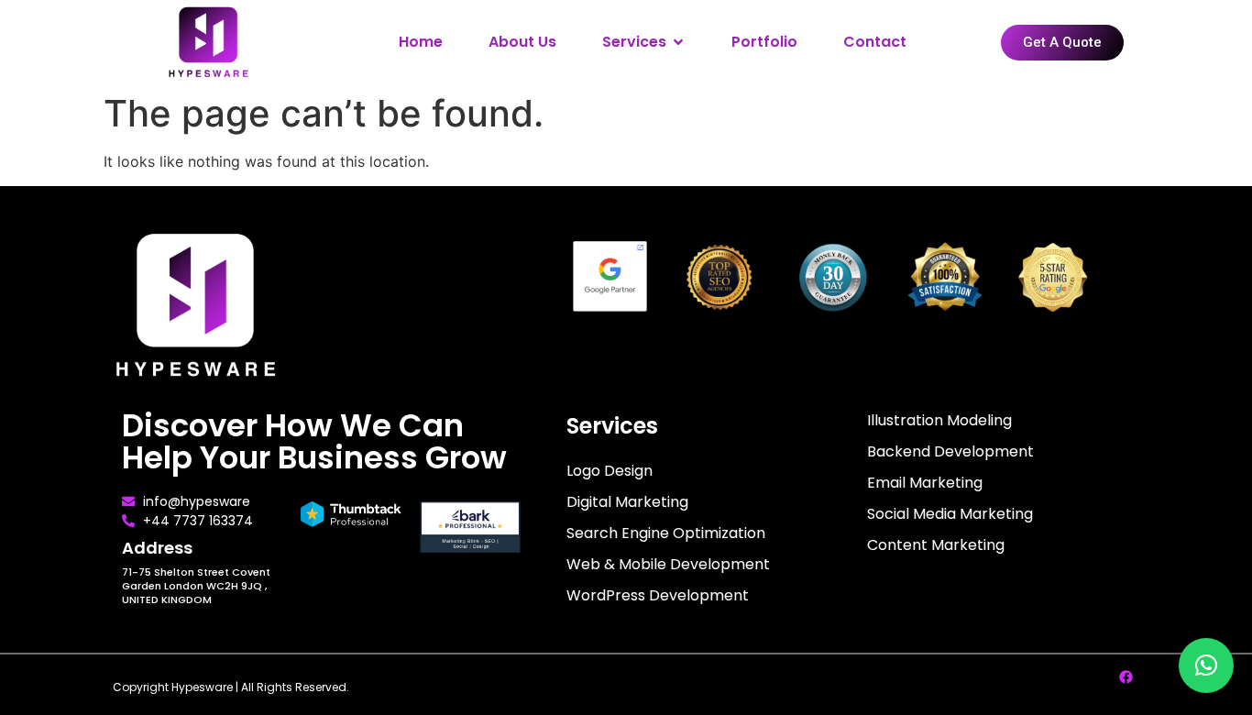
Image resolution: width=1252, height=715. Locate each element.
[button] (1206, 665)
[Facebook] (1125, 677)
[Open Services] (678, 42)
